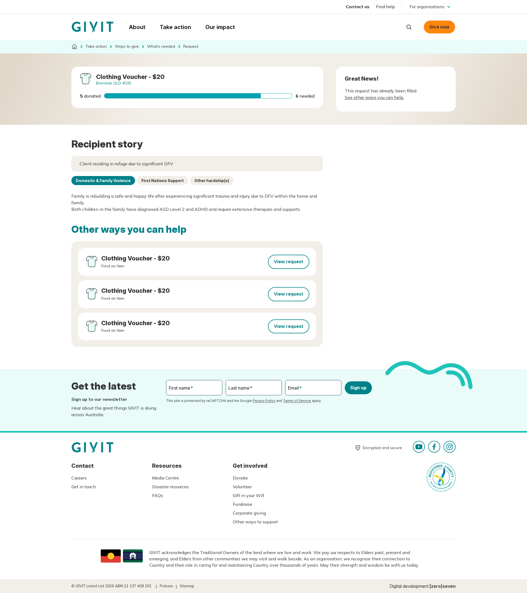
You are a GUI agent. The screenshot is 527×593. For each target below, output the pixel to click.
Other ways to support (255, 521)
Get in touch (83, 486)
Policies (166, 585)
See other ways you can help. (374, 97)
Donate (240, 478)
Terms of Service (297, 401)
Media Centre (165, 478)
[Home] (74, 47)
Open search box (409, 27)
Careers (79, 478)
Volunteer (242, 486)
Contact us (357, 6)
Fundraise (242, 504)
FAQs (157, 495)
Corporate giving (249, 513)
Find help (385, 6)
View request (288, 261)
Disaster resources (170, 486)
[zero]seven (443, 586)
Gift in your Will (248, 495)
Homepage (92, 27)
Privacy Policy (264, 401)
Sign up (358, 387)
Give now (439, 27)
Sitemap (187, 585)
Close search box (395, 26)
